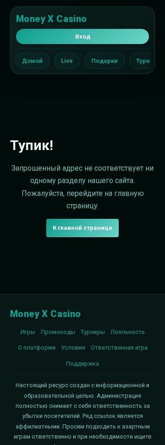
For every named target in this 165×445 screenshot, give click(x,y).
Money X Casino (51, 18)
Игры (28, 331)
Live (67, 60)
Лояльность (127, 331)
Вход (82, 36)
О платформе (36, 347)
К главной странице (82, 227)
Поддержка (82, 363)
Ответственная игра (119, 347)
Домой (32, 60)
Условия (73, 347)
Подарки (104, 60)
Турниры (93, 331)
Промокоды (58, 331)
